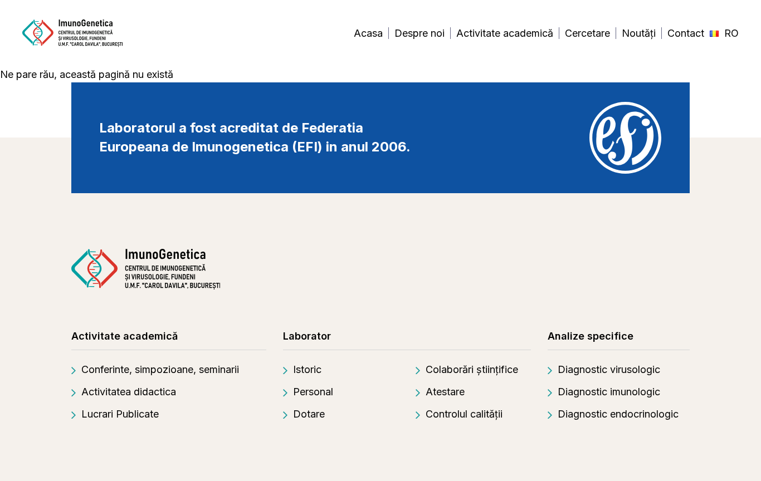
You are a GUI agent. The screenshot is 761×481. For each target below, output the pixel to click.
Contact (685, 33)
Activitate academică (504, 33)
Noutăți (639, 33)
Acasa (368, 33)
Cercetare (587, 33)
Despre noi (419, 33)
